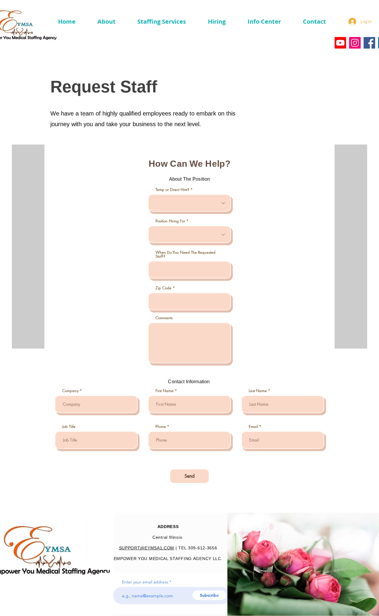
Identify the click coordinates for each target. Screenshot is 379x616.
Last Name (258, 391)
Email (253, 427)
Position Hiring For (170, 221)
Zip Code (163, 288)
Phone (160, 427)
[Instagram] (355, 43)
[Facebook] (369, 43)
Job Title (69, 427)
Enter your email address (145, 582)
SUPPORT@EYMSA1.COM (146, 548)
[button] (100, 21)
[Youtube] (340, 43)
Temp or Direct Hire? (172, 190)
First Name (164, 391)
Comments (164, 318)
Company (70, 391)
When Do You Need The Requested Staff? (185, 254)
